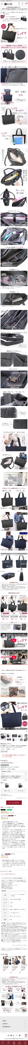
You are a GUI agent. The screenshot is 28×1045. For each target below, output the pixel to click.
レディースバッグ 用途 (14, 948)
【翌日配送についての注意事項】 (7, 673)
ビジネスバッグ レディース (22, 948)
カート (26, 4)
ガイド (8, 1043)
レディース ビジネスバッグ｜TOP (18, 945)
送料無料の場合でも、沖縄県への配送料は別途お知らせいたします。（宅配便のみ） (11, 776)
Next (26, 716)
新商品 (14, 1043)
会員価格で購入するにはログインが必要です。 (10, 767)
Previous (2, 716)
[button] (2, 964)
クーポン (2, 1043)
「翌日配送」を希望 (6, 771)
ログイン (22, 4)
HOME (2, 948)
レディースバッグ (7, 948)
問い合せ (19, 1043)
